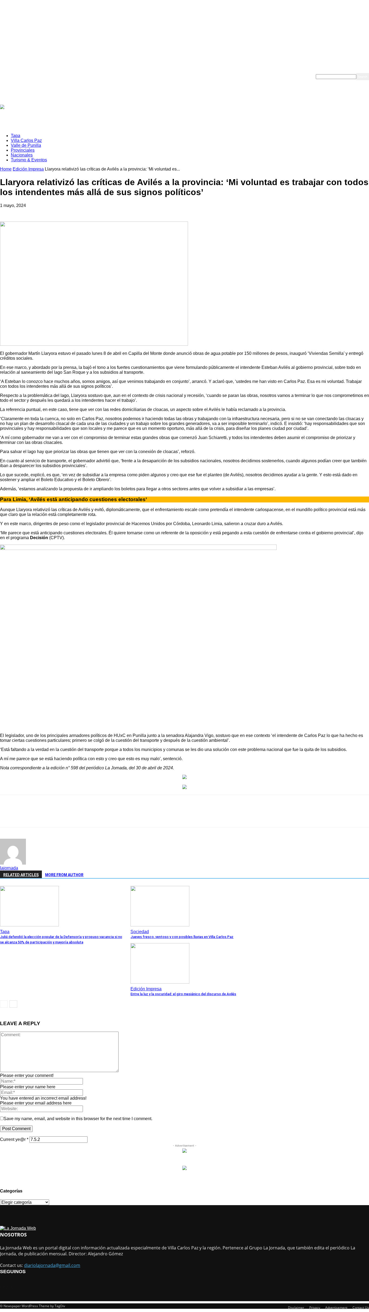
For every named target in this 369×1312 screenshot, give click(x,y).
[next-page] (13, 1004)
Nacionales (174, 76)
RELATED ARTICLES (21, 875)
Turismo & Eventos (199, 76)
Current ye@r (14, 1139)
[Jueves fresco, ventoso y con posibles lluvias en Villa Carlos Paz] (159, 925)
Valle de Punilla (131, 76)
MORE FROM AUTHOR (64, 875)
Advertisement (336, 1307)
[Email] (107, 815)
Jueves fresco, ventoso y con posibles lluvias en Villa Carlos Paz (181, 937)
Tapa (87, 76)
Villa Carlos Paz (106, 76)
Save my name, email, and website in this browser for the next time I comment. (78, 1118)
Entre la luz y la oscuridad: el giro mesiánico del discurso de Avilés (183, 994)
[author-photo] (13, 863)
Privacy (314, 1307)
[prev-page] (4, 1004)
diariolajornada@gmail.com (52, 1265)
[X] (68, 815)
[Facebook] (49, 815)
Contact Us (361, 1307)
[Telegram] (146, 815)
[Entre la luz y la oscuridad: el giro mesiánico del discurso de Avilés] (159, 982)
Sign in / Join (61, 76)
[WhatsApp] (87, 815)
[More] (185, 815)
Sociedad (139, 931)
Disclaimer (296, 1307)
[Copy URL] (165, 815)
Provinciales (154, 76)
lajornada (9, 868)
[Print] (126, 815)
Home (6, 169)
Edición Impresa (28, 169)
